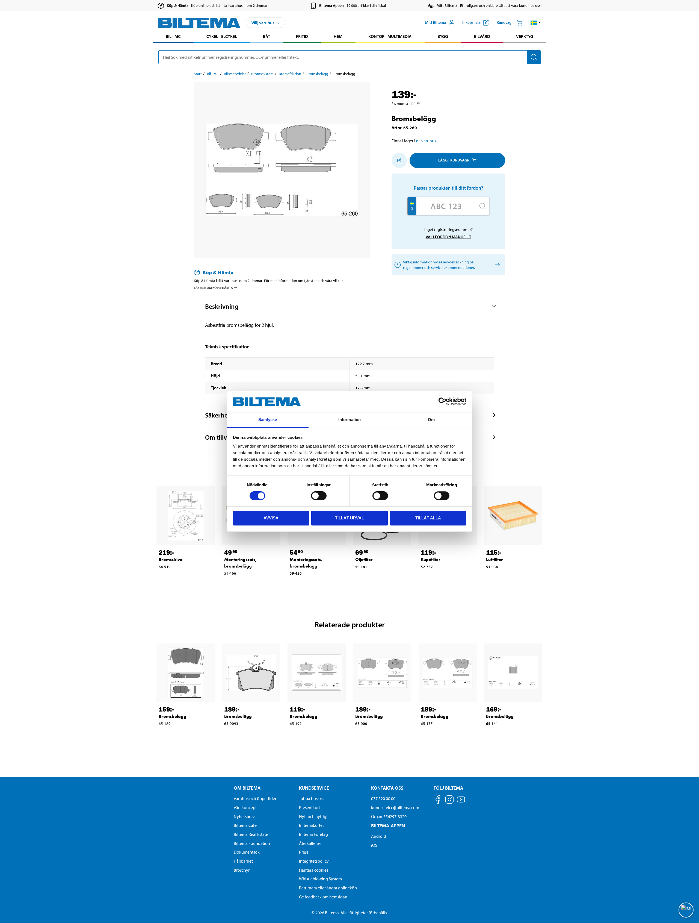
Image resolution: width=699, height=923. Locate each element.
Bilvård (482, 36)
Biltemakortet (311, 825)
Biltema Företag (313, 834)
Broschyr (242, 870)
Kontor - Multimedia (389, 36)
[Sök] (534, 57)
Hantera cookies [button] (313, 870)
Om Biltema (247, 788)
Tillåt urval (349, 518)
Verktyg (524, 36)
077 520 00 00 (383, 798)
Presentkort (309, 807)
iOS (374, 845)
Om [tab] (431, 419)
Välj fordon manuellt (448, 236)
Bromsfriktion (290, 73)
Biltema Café (245, 825)
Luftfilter (494, 559)
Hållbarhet (243, 861)
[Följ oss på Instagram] (449, 800)
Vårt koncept (245, 807)
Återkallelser (310, 843)
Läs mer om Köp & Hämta (213, 288)
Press (303, 852)
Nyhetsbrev (244, 816)
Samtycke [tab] (267, 419)
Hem (338, 36)
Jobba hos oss (311, 798)
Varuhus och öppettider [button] (255, 798)
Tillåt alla (428, 518)
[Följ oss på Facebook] (438, 800)
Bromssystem (262, 73)
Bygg (442, 36)
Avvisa (271, 518)
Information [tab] (349, 419)
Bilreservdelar (235, 73)
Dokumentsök (247, 852)
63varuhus (426, 140)
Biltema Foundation (252, 843)
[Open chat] (686, 910)
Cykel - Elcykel (221, 36)
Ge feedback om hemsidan (323, 897)
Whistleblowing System (320, 878)
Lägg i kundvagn (453, 160)
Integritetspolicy (314, 861)
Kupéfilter (430, 559)
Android (378, 836)
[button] (535, 22)
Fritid (302, 36)
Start (198, 73)
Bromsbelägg (317, 73)
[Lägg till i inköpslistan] (399, 160)
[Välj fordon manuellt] (496, 265)
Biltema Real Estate (251, 834)
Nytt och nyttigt (313, 816)
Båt (266, 36)
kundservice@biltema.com (395, 807)
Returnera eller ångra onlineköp (328, 887)
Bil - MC (173, 36)
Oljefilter (364, 559)
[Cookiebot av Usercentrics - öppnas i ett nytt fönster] (442, 402)
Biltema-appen (388, 825)
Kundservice (314, 788)
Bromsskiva (171, 559)
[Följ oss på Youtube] (461, 802)
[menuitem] (173, 37)
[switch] (319, 495)
